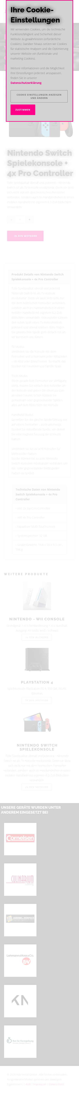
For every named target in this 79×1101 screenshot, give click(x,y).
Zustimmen (22, 109)
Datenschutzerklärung (26, 83)
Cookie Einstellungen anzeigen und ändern (39, 96)
